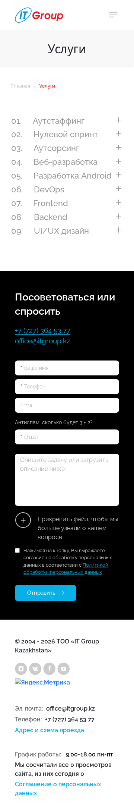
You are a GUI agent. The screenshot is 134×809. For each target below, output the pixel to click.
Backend (39, 217)
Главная (20, 86)
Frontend (39, 203)
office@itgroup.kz (42, 341)
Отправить (41, 592)
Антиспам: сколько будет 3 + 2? (54, 422)
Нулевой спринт (54, 134)
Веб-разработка (54, 162)
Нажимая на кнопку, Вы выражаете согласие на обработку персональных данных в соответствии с (67, 561)
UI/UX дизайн (50, 231)
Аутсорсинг (45, 148)
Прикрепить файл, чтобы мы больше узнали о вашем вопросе (78, 528)
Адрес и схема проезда (49, 730)
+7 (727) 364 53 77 (42, 330)
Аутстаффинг (47, 121)
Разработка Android (61, 175)
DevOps (37, 189)
